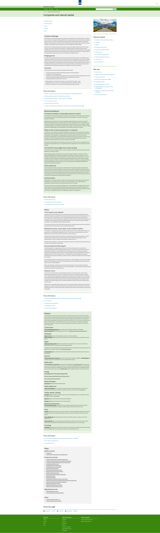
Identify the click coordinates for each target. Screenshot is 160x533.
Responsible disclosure (67, 528)
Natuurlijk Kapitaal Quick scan (102, 84)
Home (44, 11)
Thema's (51, 9)
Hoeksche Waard (49, 443)
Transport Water (98, 59)
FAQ (44, 525)
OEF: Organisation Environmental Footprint (54, 204)
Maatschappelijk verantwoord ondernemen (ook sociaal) (57, 96)
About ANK (64, 523)
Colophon (64, 519)
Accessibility (64, 530)
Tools (57, 9)
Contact (45, 521)
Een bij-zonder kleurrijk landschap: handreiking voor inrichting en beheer (61, 438)
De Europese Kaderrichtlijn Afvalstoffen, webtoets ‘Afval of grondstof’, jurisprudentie (63, 298)
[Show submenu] (54, 9)
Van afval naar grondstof (50, 308)
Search (114, 9)
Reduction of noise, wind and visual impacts (104, 39)
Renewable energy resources (101, 47)
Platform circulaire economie (51, 103)
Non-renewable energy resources (102, 54)
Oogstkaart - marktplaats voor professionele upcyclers (104, 91)
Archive (44, 519)
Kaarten (46, 9)
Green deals (48, 300)
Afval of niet (98, 72)
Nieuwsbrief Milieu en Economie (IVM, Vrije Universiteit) (104, 87)
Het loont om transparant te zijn (103, 79)
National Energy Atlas (89, 521)
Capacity (97, 44)
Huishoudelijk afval (99, 81)
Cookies (63, 521)
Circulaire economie (99, 77)
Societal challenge (48, 21)
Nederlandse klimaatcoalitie (51, 303)
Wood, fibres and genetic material (102, 49)
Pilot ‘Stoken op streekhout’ (51, 440)
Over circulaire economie (51, 101)
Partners (64, 525)
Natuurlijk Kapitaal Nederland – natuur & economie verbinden (58, 98)
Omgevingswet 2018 (50, 305)
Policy (45, 26)
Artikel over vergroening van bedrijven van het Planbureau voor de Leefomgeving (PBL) (63, 93)
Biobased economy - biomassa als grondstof (104, 74)
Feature (46, 28)
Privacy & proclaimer (66, 526)
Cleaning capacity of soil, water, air (102, 57)
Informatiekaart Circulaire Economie (53, 202)
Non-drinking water (99, 61)
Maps (45, 30)
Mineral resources (98, 52)
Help (44, 523)
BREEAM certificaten (50, 199)
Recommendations (48, 23)
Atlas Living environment (89, 519)
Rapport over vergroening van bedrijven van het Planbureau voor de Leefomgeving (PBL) (64, 105)
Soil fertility (97, 42)
